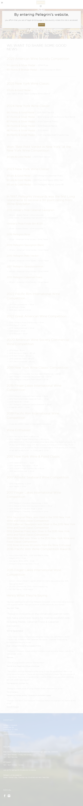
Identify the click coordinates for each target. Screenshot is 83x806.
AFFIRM (41, 24)
